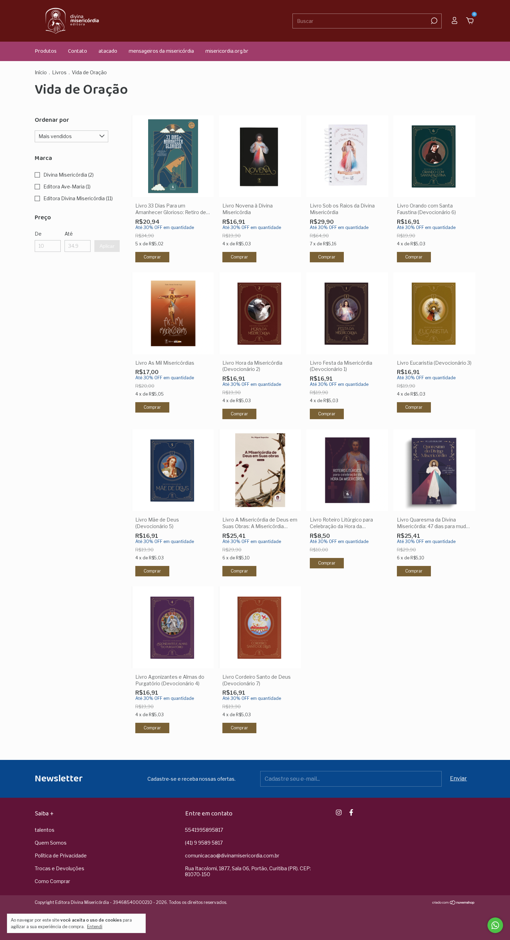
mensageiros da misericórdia (161, 51)
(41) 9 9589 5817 (204, 843)
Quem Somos (51, 843)
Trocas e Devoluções (59, 868)
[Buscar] (433, 21)
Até (69, 234)
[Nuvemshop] (453, 903)
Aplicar (107, 246)
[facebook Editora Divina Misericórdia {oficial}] (351, 812)
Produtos (46, 51)
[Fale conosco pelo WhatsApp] (495, 925)
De (38, 234)
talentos (44, 830)
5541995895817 (204, 830)
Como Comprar (52, 881)
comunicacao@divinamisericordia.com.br (232, 855)
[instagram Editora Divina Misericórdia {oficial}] (338, 812)
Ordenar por (52, 120)
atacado (108, 51)
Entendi (94, 926)
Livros (59, 72)
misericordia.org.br (226, 51)
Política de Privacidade (61, 855)
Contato (77, 51)
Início (41, 72)
